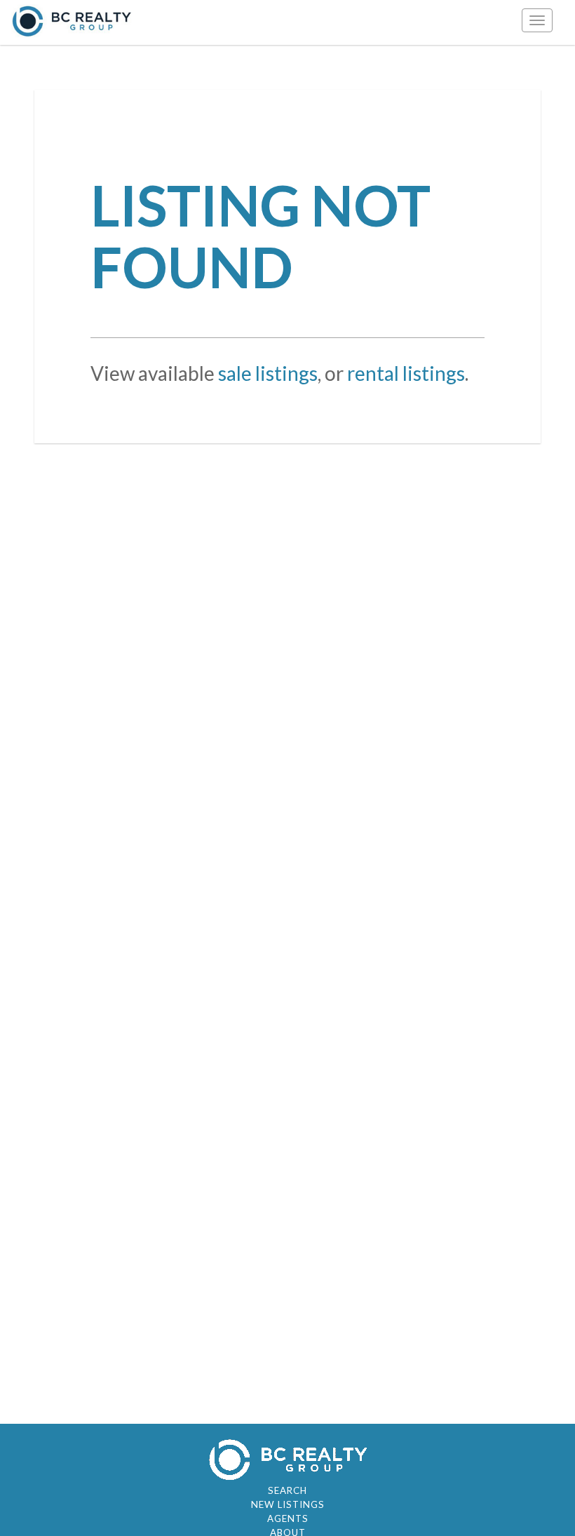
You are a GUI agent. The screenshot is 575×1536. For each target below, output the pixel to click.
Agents (288, 1518)
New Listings (288, 1504)
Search (287, 1490)
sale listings (268, 373)
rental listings (406, 373)
